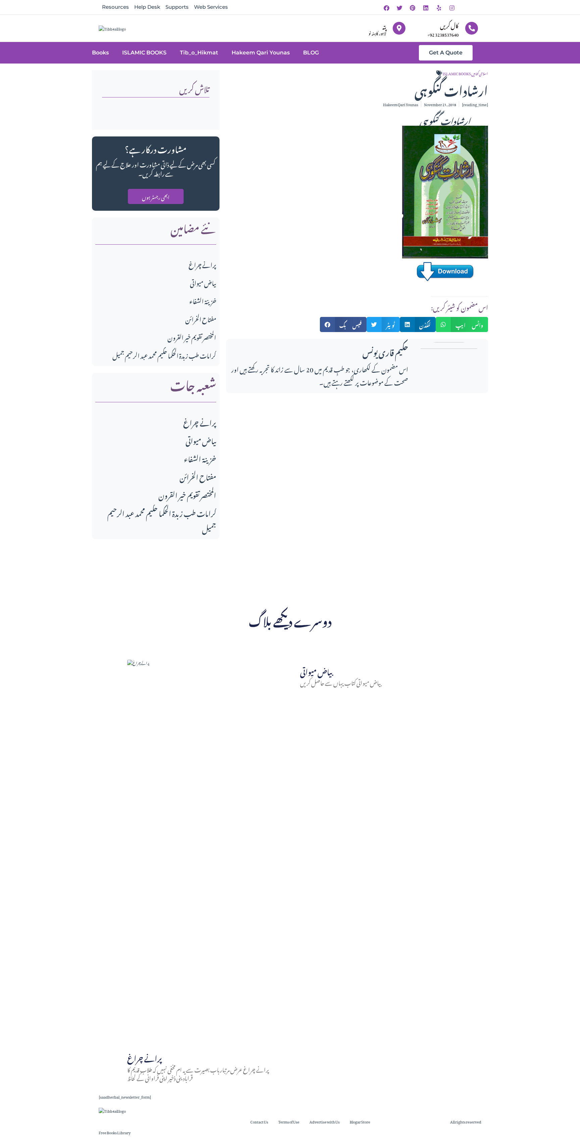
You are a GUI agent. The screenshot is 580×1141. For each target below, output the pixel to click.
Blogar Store (360, 1121)
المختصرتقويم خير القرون (191, 336)
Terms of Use (288, 1121)
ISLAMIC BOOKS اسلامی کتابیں (465, 73)
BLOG (311, 52)
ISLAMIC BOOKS (144, 52)
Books (100, 52)
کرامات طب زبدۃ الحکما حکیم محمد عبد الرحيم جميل (164, 354)
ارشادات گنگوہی (445, 120)
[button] (343, 324)
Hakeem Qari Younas (261, 52)
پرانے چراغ (202, 264)
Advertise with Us (324, 1121)
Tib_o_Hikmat (199, 52)
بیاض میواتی (203, 282)
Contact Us (259, 1121)
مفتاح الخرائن (200, 318)
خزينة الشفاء (202, 300)
